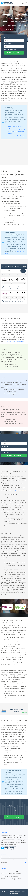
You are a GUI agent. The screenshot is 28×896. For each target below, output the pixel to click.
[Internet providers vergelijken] (7, 2)
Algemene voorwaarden (8, 859)
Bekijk (21, 287)
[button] (0, 607)
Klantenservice (5, 857)
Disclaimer (4, 862)
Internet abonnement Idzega (19, 490)
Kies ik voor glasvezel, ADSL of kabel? (16, 129)
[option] (7, 607)
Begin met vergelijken (14, 817)
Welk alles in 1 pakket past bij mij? (15, 135)
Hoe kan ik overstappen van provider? (16, 136)
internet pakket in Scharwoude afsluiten (14, 341)
